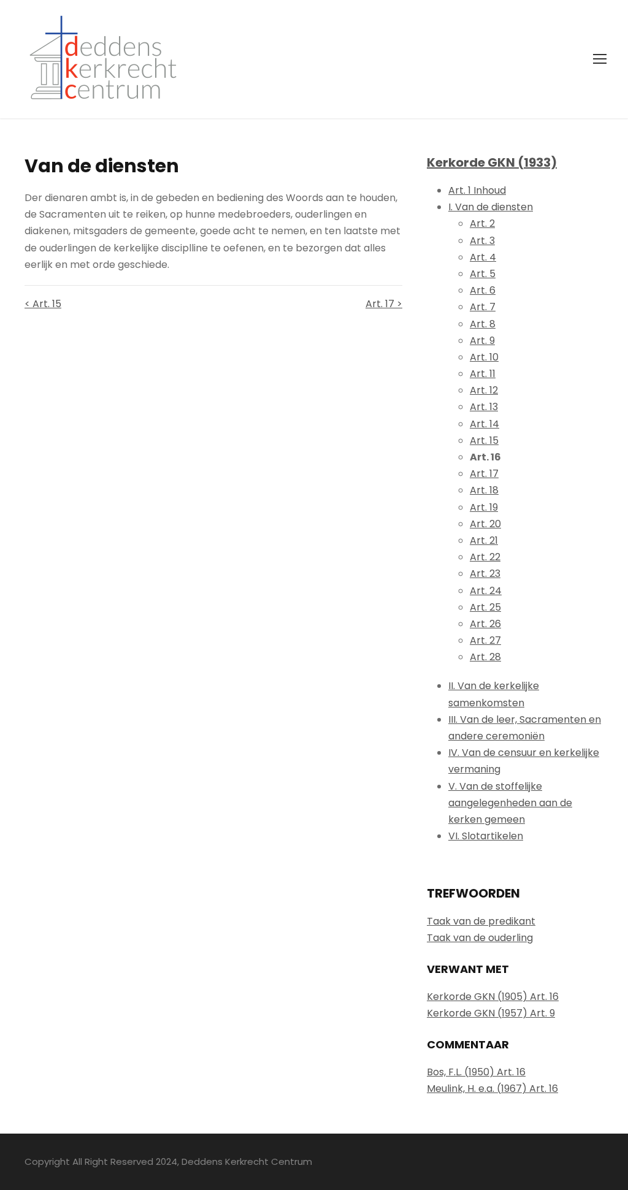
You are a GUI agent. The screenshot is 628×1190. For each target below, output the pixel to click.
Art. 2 (482, 223)
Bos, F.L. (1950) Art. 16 (476, 1072)
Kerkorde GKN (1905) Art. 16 (493, 997)
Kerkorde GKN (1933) (492, 162)
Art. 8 (483, 324)
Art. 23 (485, 573)
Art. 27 (485, 640)
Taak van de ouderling (480, 938)
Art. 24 (486, 591)
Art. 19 (484, 507)
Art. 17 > (384, 304)
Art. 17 (484, 474)
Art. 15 (484, 440)
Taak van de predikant (481, 921)
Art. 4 (483, 257)
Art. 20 (485, 524)
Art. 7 (483, 307)
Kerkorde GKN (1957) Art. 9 (491, 1013)
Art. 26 (485, 624)
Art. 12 (484, 390)
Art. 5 (483, 274)
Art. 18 (484, 490)
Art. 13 (484, 407)
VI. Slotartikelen (485, 836)
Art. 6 (483, 290)
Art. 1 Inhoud (477, 190)
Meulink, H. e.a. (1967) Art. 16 (492, 1088)
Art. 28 (485, 657)
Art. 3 (482, 241)
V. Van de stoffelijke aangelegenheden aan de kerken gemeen (510, 802)
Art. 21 (484, 540)
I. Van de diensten (490, 207)
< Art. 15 (43, 304)
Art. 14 (484, 424)
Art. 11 (483, 374)
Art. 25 (485, 607)
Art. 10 (484, 357)
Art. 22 (485, 557)
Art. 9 (482, 341)
